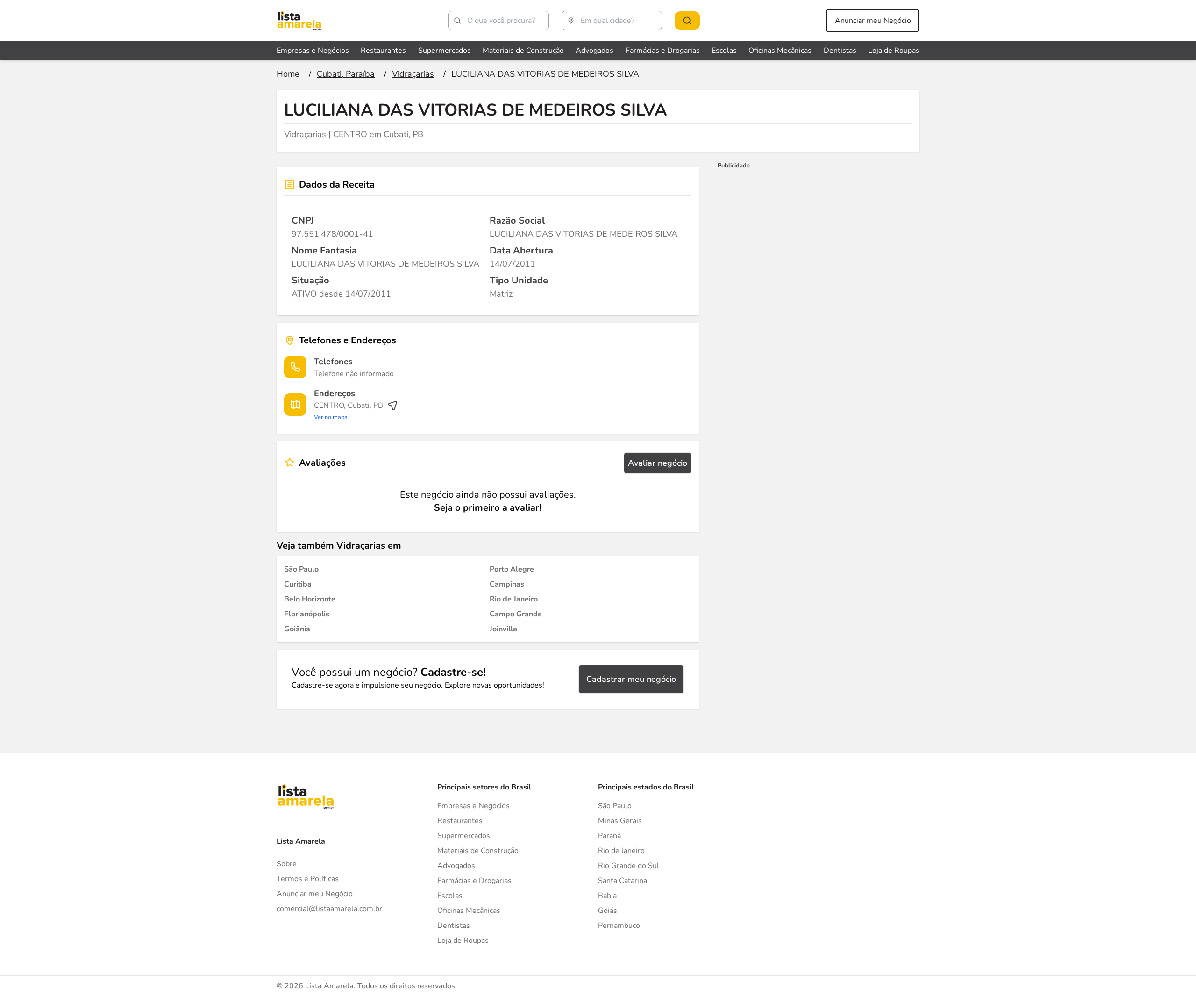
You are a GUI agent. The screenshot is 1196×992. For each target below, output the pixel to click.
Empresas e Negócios (313, 50)
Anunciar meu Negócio (873, 20)
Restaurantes (383, 50)
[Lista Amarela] (299, 20)
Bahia (607, 896)
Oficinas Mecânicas (780, 50)
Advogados (594, 50)
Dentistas (840, 50)
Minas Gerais (620, 821)
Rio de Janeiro (621, 851)
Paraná (609, 836)
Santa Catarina (622, 881)
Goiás (607, 910)
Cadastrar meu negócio (631, 679)
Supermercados (444, 50)
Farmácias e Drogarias (663, 50)
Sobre (287, 864)
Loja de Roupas (893, 50)
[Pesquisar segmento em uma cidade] (687, 20)
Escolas (724, 50)
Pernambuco (619, 925)
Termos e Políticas (308, 879)
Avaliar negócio (657, 463)
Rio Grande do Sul (628, 866)
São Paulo (615, 806)
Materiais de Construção (523, 50)
